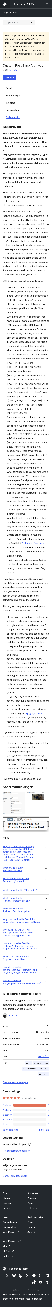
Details (9, 88)
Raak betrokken (35, 1217)
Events (31, 1222)
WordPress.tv (11, 1232)
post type (44, 1068)
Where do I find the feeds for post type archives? (16, 958)
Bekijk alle (44, 1129)
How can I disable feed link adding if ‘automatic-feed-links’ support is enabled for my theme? (20, 946)
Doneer (32, 1227)
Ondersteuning (13, 117)
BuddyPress (10, 1256)
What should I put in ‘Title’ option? (20, 890)
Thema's (31, 1198)
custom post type (41, 1063)
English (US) (43, 1056)
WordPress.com (12, 1241)
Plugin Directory (10, 12)
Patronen (32, 1208)
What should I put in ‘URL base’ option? (13, 869)
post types (43, 1074)
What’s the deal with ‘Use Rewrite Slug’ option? (16, 880)
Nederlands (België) (19, 1268)
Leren (5, 1217)
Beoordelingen (13, 95)
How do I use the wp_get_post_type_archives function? (22, 982)
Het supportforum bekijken (16, 1150)
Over (5, 1193)
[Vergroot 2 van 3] (45, 795)
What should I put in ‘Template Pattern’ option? (16, 899)
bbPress (8, 1251)
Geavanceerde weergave (15, 1082)
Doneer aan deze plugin (15, 1175)
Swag (31, 1232)
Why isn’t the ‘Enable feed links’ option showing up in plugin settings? (21, 920)
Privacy (6, 1208)
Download (9, 77)
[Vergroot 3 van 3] (45, 820)
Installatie (10, 102)
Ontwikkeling (12, 110)
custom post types (30, 1068)
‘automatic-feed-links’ (33, 543)
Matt (7, 1246)
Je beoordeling (10, 1129)
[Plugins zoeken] (32, 22)
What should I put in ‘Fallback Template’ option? (17, 910)
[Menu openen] (47, 4)
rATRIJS (13, 69)
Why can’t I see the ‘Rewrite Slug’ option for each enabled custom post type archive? (18, 933)
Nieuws (6, 1198)
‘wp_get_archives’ (34, 713)
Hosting (7, 1203)
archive (28, 1063)
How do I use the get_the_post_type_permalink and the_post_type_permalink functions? (21, 970)
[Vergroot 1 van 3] (21, 795)
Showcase (32, 1193)
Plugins (31, 1203)
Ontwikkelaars (10, 1227)
